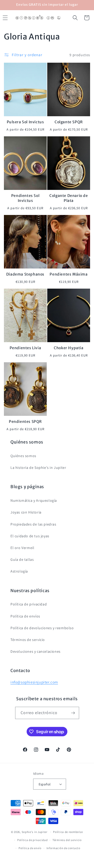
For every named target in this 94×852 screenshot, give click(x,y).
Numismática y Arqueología (33, 500)
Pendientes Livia (25, 348)
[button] (75, 18)
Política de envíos (25, 616)
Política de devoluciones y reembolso (42, 628)
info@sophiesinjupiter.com (34, 682)
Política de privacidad (28, 604)
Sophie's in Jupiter (35, 832)
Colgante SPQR (69, 122)
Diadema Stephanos (25, 274)
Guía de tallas (22, 559)
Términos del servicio (67, 840)
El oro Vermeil (22, 547)
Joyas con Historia (26, 512)
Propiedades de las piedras (33, 524)
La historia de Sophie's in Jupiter (38, 467)
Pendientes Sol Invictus (25, 198)
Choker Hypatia (68, 348)
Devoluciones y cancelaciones (35, 651)
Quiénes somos (23, 455)
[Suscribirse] (73, 713)
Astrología (19, 571)
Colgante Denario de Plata (68, 198)
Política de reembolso (68, 832)
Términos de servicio (27, 639)
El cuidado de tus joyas (29, 536)
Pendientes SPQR (25, 421)
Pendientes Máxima (68, 274)
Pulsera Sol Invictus (25, 122)
